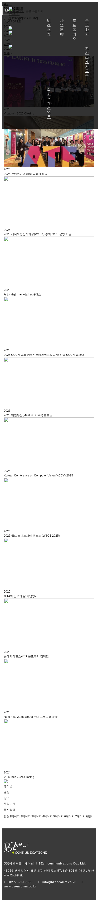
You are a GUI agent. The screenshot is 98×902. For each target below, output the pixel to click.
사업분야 (62, 27)
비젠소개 (49, 27)
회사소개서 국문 (87, 61)
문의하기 (87, 27)
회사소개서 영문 (49, 103)
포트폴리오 (74, 30)
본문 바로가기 (34, 11)
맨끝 (89, 816)
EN (7, 10)
